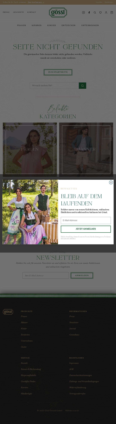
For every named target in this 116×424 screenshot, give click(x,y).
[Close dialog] (111, 182)
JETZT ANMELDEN (86, 229)
